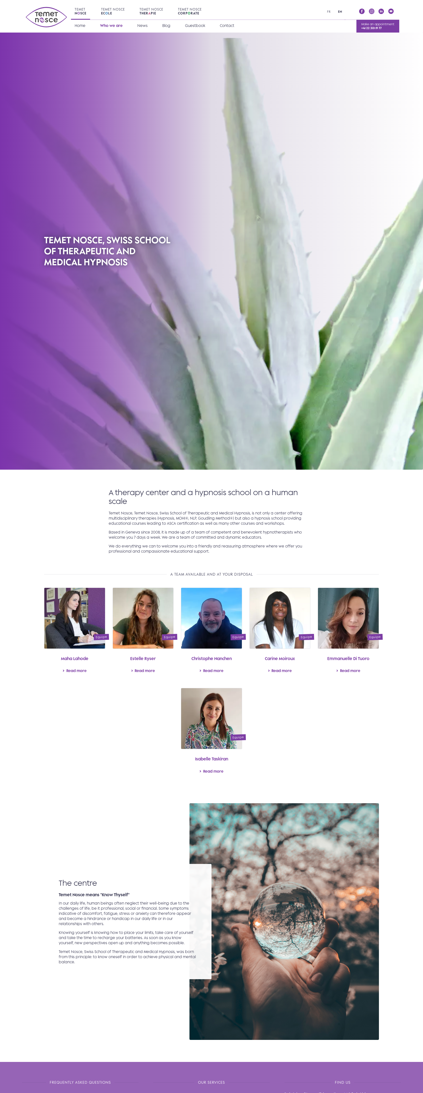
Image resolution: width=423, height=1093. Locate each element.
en (340, 11)
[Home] (46, 18)
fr (329, 11)
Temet (80, 11)
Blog (166, 25)
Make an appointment (377, 26)
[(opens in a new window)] (362, 11)
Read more (74, 634)
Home (80, 25)
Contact (227, 25)
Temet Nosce (113, 11)
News (142, 25)
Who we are (111, 25)
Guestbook (195, 25)
